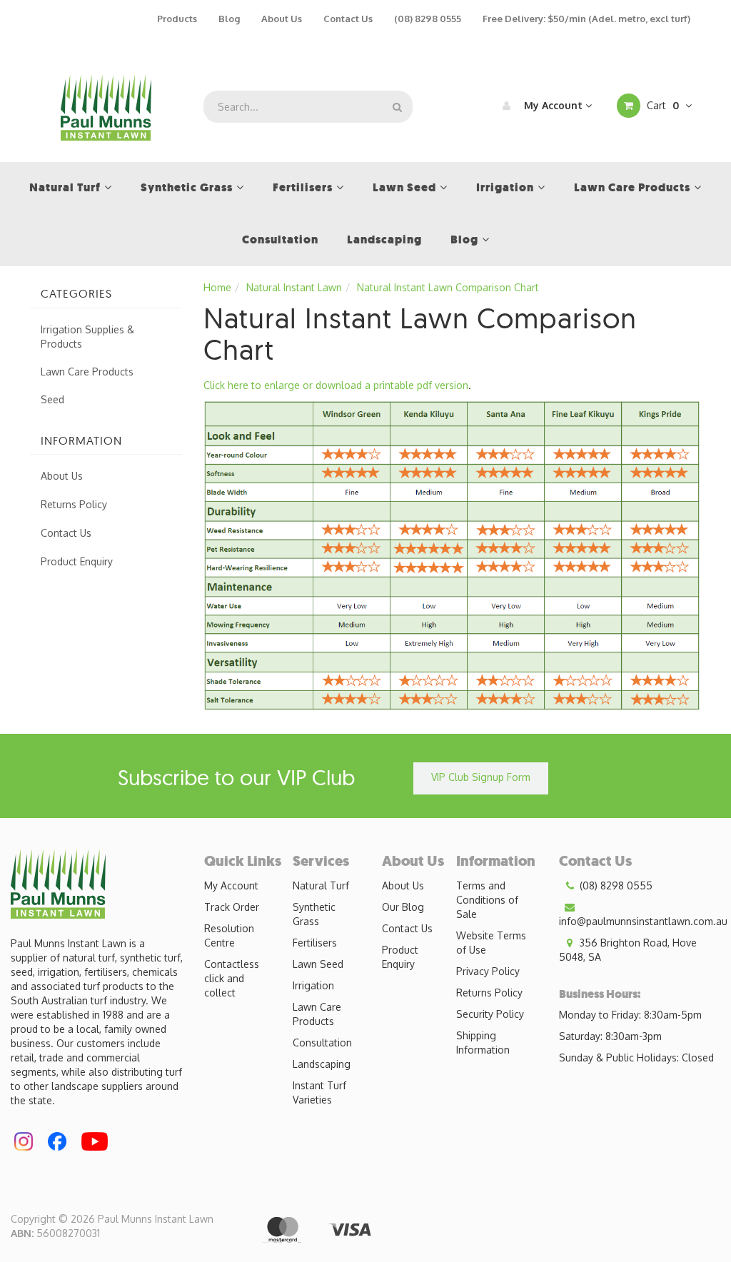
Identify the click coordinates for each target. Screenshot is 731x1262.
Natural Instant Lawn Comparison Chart (448, 287)
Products (177, 18)
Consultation (322, 1042)
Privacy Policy (488, 971)
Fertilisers (315, 943)
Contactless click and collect (231, 978)
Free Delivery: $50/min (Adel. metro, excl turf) (586, 18)
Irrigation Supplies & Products (87, 336)
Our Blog (403, 907)
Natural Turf (321, 885)
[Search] (397, 107)
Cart (661, 105)
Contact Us (348, 18)
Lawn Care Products (87, 371)
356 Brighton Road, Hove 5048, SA (628, 950)
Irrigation (313, 985)
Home (217, 287)
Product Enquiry (77, 561)
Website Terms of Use (491, 942)
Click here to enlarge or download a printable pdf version (335, 385)
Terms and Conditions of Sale (487, 899)
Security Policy (490, 1014)
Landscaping (322, 1064)
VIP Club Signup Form (480, 777)
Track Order (231, 907)
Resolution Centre (229, 935)
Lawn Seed (318, 964)
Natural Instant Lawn (294, 287)
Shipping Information (483, 1042)
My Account (553, 105)
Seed (52, 399)
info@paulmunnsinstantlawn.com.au (643, 921)
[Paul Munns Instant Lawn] (106, 106)
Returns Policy (74, 504)
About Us (281, 18)
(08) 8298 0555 (427, 18)
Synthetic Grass (314, 914)
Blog (229, 18)
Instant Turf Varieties (319, 1092)
